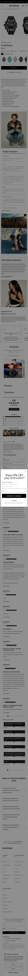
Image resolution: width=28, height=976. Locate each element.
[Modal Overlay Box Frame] (14, 488)
